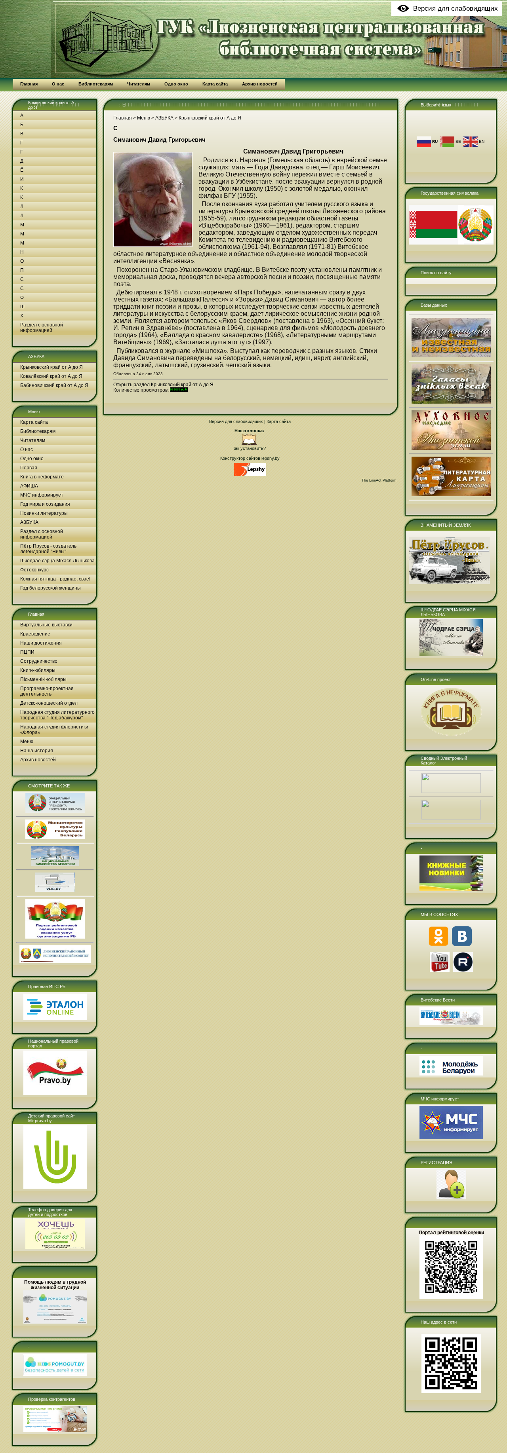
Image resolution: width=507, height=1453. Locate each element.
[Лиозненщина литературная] (451, 494)
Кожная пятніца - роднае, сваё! (55, 579)
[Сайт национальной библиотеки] (55, 864)
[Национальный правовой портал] (55, 1093)
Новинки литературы (44, 513)
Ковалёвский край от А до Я (51, 376)
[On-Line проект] (451, 735)
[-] (55, 1374)
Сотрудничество (38, 661)
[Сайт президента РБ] (55, 811)
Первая (28, 467)
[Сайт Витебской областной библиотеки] (55, 890)
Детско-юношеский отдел (49, 703)
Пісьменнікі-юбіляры (43, 679)
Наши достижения (41, 643)
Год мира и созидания (45, 504)
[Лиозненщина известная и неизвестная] (451, 356)
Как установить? (249, 448)
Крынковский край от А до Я (51, 367)
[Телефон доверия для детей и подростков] (55, 1247)
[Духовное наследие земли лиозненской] (451, 448)
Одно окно (32, 458)
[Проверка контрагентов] (55, 1430)
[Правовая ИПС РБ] (55, 1018)
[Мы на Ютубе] (440, 970)
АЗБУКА (36, 356)
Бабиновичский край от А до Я (54, 385)
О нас (26, 449)
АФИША (29, 486)
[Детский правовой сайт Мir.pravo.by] (55, 1187)
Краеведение (35, 634)
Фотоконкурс (34, 570)
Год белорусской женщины (50, 588)
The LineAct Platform (379, 480)
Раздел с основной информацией (41, 327)
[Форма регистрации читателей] (451, 1198)
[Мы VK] (462, 944)
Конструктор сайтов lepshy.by (250, 458)
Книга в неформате (42, 477)
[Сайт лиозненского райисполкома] (55, 961)
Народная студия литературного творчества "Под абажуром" (57, 715)
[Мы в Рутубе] (463, 970)
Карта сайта (34, 422)
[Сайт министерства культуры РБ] (55, 837)
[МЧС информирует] (451, 1137)
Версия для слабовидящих (236, 421)
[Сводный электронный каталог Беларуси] (451, 791)
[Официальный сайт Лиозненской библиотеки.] (249, 443)
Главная (36, 614)
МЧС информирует (41, 495)
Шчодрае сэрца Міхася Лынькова (57, 560)
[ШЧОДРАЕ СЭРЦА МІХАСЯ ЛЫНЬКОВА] (451, 654)
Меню (34, 411)
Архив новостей (38, 760)
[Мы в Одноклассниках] (438, 944)
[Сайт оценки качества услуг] (55, 937)
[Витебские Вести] (451, 1023)
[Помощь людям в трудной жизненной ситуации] (55, 1322)
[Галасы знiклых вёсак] (451, 402)
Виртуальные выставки (46, 625)
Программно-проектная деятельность (47, 691)
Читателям (32, 440)
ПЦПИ (27, 652)
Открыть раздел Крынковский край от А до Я (163, 384)
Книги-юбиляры (37, 670)
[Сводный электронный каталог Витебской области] (451, 818)
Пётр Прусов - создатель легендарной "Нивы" (48, 548)
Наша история (36, 750)
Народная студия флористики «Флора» (54, 729)
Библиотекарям (37, 431)
